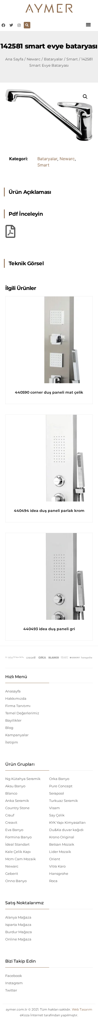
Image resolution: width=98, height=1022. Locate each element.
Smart (72, 59)
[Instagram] (19, 25)
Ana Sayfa (14, 59)
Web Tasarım (82, 1009)
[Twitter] (11, 25)
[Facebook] (3, 25)
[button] (88, 24)
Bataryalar (53, 59)
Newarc (34, 59)
